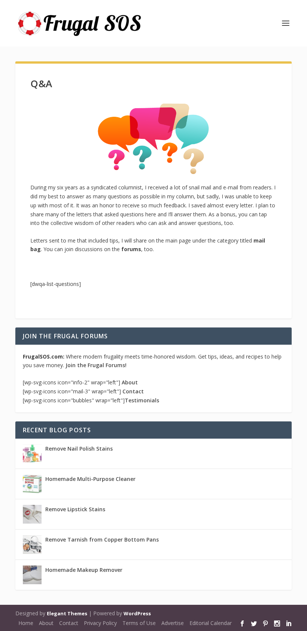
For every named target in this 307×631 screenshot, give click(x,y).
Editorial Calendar (210, 623)
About (130, 382)
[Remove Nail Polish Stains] (32, 453)
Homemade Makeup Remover (83, 569)
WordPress (137, 613)
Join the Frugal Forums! (96, 365)
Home (25, 623)
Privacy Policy (100, 623)
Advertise (172, 623)
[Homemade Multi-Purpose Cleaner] (32, 484)
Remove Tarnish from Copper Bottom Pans (102, 539)
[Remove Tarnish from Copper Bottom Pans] (32, 544)
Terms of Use (139, 623)
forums (131, 249)
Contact (133, 391)
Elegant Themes (67, 613)
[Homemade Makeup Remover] (32, 575)
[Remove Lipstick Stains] (32, 514)
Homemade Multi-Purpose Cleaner (90, 478)
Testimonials (142, 400)
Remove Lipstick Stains (75, 509)
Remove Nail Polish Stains (79, 448)
